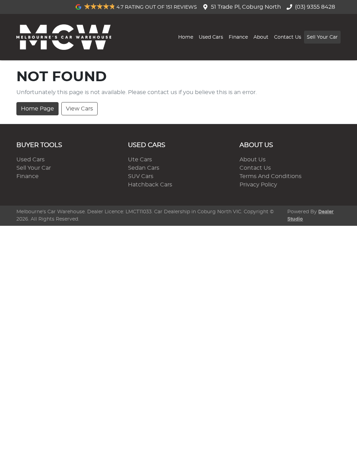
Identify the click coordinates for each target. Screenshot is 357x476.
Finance (238, 37)
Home (185, 37)
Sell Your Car (322, 37)
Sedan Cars (143, 168)
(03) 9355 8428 (315, 7)
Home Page (37, 109)
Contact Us (287, 37)
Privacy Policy (258, 184)
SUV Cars (140, 176)
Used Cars (211, 37)
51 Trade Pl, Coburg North (246, 7)
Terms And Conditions (271, 176)
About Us (253, 159)
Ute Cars (140, 159)
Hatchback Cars (150, 184)
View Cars (79, 109)
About (260, 37)
